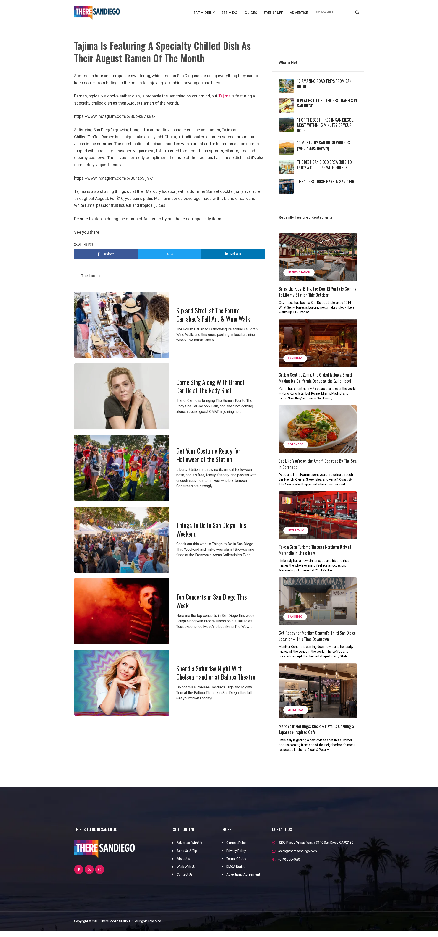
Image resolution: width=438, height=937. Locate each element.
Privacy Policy (236, 851)
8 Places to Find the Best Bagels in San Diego (327, 103)
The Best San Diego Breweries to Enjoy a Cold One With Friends (324, 164)
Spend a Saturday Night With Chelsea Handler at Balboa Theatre (215, 672)
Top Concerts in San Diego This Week (211, 601)
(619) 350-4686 (289, 859)
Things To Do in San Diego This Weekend (211, 529)
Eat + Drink (204, 12)
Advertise (299, 12)
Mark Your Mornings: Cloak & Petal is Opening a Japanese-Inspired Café (316, 729)
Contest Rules (236, 843)
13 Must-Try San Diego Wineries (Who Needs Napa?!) (323, 145)
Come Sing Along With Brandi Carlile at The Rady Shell (210, 386)
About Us (183, 859)
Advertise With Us (189, 843)
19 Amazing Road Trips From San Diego (324, 83)
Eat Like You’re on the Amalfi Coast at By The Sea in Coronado (318, 463)
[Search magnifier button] (357, 12)
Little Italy (296, 530)
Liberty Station (299, 272)
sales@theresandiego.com (297, 851)
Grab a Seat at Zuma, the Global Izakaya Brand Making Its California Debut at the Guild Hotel (315, 377)
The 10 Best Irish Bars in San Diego (326, 181)
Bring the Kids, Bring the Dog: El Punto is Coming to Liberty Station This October (318, 291)
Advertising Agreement (243, 874)
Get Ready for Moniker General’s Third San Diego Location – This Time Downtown (317, 635)
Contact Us (185, 874)
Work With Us (186, 867)
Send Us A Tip (187, 851)
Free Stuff (273, 12)
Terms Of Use (236, 859)
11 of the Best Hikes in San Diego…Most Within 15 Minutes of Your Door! (325, 125)
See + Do (229, 12)
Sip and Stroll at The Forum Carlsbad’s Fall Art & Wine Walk (213, 314)
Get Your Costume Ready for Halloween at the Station (208, 455)
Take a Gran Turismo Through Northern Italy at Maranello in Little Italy (315, 549)
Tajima (224, 96)
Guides (250, 12)
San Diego (295, 358)
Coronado (295, 444)
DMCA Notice (235, 867)
